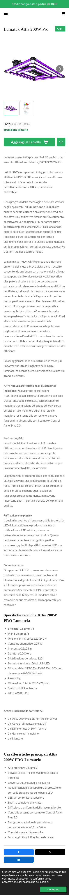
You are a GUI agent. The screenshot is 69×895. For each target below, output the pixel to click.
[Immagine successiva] (59, 68)
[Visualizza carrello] (63, 13)
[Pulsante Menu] (6, 13)
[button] (11, 108)
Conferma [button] (53, 889)
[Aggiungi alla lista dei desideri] (61, 142)
